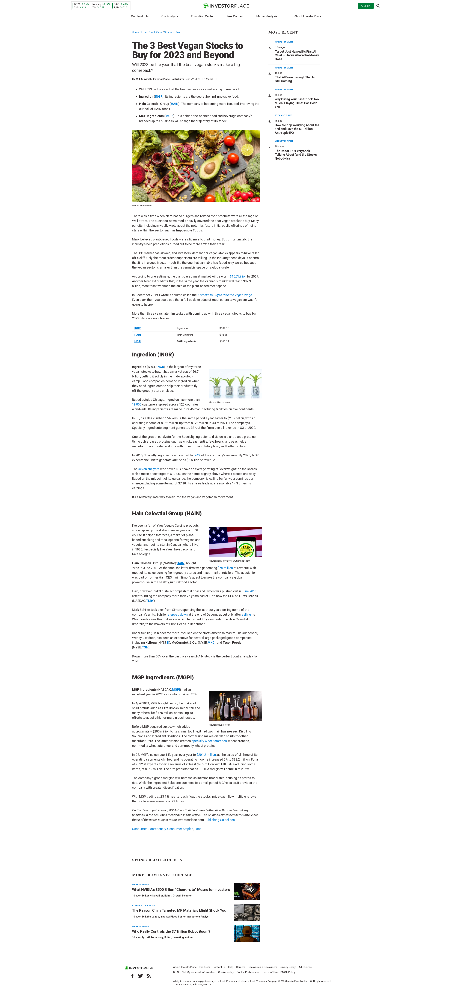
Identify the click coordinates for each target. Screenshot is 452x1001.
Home (135, 32)
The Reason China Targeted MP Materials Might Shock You (179, 910)
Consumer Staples (180, 829)
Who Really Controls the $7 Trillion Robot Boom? (171, 931)
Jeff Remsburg (154, 937)
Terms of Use (270, 972)
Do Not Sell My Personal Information (194, 972)
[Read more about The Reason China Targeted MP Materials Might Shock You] (247, 912)
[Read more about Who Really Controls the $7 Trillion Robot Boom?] (247, 933)
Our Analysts (169, 16)
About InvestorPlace (307, 16)
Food (198, 829)
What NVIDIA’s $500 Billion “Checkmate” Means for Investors (181, 889)
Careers (240, 967)
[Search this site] (378, 5)
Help (230, 967)
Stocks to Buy (172, 32)
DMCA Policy (288, 972)
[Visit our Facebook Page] (132, 975)
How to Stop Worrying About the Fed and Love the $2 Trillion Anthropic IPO (297, 129)
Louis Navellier (154, 895)
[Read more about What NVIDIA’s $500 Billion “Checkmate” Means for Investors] (247, 891)
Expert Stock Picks (151, 32)
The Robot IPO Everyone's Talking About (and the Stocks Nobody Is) (296, 154)
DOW (77, 4)
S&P (116, 4)
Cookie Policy (226, 972)
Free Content (235, 16)
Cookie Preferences (248, 972)
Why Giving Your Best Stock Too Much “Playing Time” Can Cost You (297, 103)
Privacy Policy (288, 967)
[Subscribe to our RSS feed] (148, 975)
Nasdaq (97, 4)
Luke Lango (152, 916)
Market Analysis (266, 16)
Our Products (140, 16)
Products (205, 967)
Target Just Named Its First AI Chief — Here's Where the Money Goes (297, 55)
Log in (367, 5)
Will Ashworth (144, 79)
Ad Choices (305, 967)
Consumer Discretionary (149, 829)
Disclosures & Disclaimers (262, 967)
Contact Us (219, 967)
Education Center (202, 16)
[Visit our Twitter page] (140, 975)
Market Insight (141, 884)
